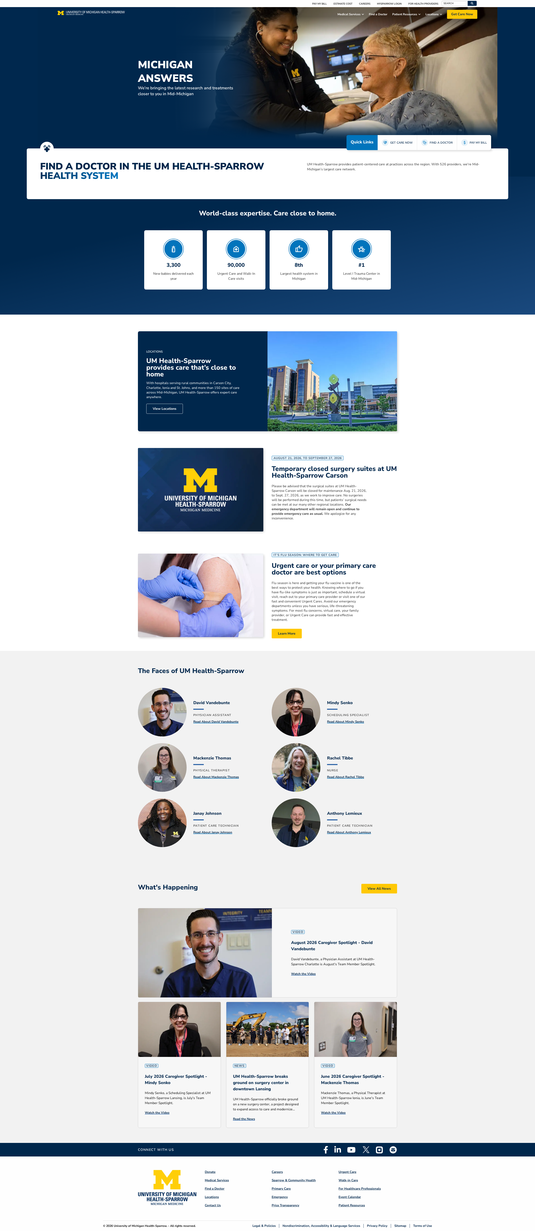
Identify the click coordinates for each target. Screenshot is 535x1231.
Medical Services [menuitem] (349, 14)
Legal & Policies (264, 1226)
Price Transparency (285, 1205)
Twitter (365, 1150)
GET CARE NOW (401, 143)
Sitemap (400, 1226)
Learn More (287, 633)
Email (393, 1149)
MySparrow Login (389, 3)
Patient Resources (352, 1205)
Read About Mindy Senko (345, 722)
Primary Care (281, 1189)
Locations (212, 1197)
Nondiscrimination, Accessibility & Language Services (321, 1226)
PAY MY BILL (478, 143)
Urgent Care (347, 1172)
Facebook (326, 1150)
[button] (472, 3)
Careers (364, 3)
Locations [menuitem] (432, 14)
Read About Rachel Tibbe (345, 777)
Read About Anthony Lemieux (349, 832)
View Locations (164, 408)
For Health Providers (423, 3)
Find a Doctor (214, 1189)
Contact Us (213, 1205)
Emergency (280, 1197)
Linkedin (337, 1150)
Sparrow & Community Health (294, 1180)
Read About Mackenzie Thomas (216, 777)
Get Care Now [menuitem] (462, 14)
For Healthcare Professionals (360, 1189)
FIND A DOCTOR (441, 143)
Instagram (379, 1150)
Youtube (351, 1150)
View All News (379, 888)
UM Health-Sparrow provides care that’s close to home (191, 368)
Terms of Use (422, 1226)
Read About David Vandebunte (215, 722)
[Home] (91, 14)
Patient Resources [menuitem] (404, 14)
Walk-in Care (348, 1180)
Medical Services (217, 1180)
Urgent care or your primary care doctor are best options (324, 569)
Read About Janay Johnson (212, 832)
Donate (210, 1172)
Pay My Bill (319, 3)
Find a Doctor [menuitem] (378, 14)
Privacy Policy (377, 1226)
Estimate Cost (343, 3)
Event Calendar (350, 1197)
